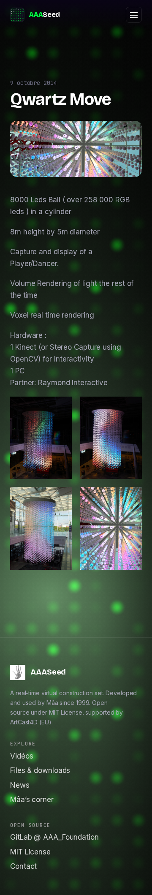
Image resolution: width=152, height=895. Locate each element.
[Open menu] (134, 15)
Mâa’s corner (32, 799)
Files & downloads (40, 770)
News (20, 785)
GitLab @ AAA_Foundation (54, 837)
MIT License (30, 852)
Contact (23, 866)
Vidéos (21, 756)
